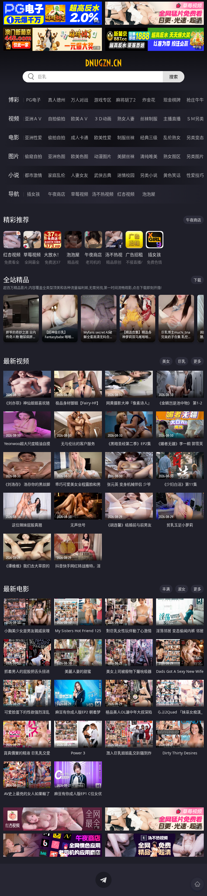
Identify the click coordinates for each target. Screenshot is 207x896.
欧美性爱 (102, 138)
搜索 (173, 77)
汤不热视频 (102, 194)
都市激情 (33, 175)
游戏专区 (102, 100)
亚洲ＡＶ (33, 119)
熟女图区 (172, 156)
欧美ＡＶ (79, 119)
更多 (197, 361)
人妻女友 (79, 175)
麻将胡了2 (126, 100)
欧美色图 (79, 156)
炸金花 (148, 100)
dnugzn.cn (103, 63)
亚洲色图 (56, 156)
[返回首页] (197, 884)
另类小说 (148, 175)
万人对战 (79, 100)
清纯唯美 (148, 156)
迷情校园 (125, 175)
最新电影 (16, 588)
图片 (13, 156)
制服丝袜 (125, 138)
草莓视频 (79, 194)
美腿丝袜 (125, 156)
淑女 (181, 589)
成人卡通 (79, 138)
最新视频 (16, 360)
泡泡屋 (148, 194)
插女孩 (33, 194)
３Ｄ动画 (102, 119)
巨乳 (181, 361)
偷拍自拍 (56, 138)
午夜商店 (56, 194)
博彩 (13, 99)
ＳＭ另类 (195, 119)
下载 (197, 279)
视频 (13, 118)
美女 (166, 361)
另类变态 (195, 138)
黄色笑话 (172, 175)
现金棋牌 (172, 100)
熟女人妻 (125, 119)
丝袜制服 (148, 119)
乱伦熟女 (172, 138)
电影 (13, 137)
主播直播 (172, 119)
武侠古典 (102, 175)
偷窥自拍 (33, 156)
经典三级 (148, 138)
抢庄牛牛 (195, 100)
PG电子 (33, 100)
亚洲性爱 (33, 138)
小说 (13, 175)
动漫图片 (102, 156)
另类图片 (195, 156)
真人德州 (56, 100)
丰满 (166, 589)
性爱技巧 (195, 175)
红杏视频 (125, 194)
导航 (13, 194)
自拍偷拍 (56, 119)
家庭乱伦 (56, 175)
